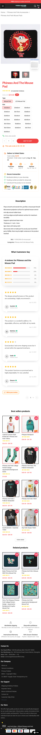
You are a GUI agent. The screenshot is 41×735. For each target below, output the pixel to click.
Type (3, 98)
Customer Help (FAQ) (7, 697)
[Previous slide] (4, 44)
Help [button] (37, 732)
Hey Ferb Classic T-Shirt (29, 528)
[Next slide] (37, 44)
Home (3, 12)
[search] (35, 6)
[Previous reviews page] (27, 397)
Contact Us (4, 694)
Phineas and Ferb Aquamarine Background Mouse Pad (29, 602)
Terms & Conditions (7, 668)
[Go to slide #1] (15, 74)
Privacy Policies (6, 671)
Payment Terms (6, 688)
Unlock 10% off (4, 726)
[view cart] (38, 6)
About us (4, 665)
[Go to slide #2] (25, 74)
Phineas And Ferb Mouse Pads (11, 15)
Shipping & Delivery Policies (9, 686)
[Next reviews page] (37, 397)
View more (20, 539)
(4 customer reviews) (17, 91)
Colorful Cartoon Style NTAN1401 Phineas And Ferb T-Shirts (9, 436)
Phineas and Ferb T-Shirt (29, 499)
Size (3, 104)
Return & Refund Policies (9, 691)
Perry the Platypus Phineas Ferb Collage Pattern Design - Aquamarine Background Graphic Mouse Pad (10, 604)
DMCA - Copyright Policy (8, 674)
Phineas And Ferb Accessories (17, 12)
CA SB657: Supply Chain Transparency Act (14, 676)
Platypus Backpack (28, 434)
